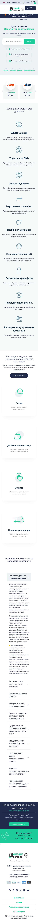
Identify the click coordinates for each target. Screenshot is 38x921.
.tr (33, 69)
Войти (28, 2)
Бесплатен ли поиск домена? (18, 695)
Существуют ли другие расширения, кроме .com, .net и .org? (18, 729)
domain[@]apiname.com (19, 877)
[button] (35, 91)
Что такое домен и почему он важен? (17, 577)
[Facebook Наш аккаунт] (13, 890)
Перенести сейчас (19, 375)
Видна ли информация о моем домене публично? (18, 771)
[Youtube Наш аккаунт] (28, 890)
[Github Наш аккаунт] (10, 890)
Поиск (29, 42)
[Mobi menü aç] (5, 9)
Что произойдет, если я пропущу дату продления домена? (18, 784)
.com (6, 69)
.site (19, 69)
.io (26, 69)
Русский (7, 2)
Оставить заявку (18, 824)
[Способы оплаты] (19, 882)
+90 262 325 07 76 (23, 838)
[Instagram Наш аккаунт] (24, 890)
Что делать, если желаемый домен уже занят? (16, 743)
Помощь (14, 2)
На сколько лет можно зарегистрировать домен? (17, 757)
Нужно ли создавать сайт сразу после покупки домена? (18, 716)
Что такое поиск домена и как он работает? (16, 684)
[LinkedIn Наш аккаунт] (20, 890)
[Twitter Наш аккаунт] (17, 890)
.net (13, 69)
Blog (19, 2)
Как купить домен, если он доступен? (17, 705)
